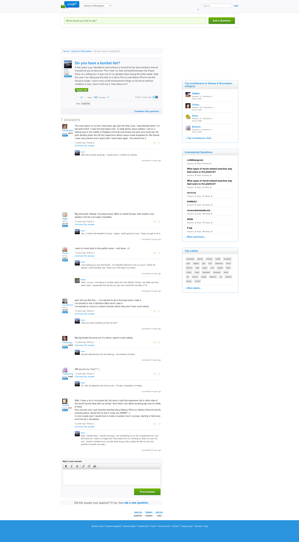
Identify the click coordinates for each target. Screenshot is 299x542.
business (217, 272)
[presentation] (66, 466)
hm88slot (192, 201)
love (210, 263)
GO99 (190, 219)
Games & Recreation (81, 51)
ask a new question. (136, 502)
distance (213, 276)
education (206, 272)
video (228, 267)
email (226, 272)
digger (65, 218)
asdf (188, 263)
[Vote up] (77, 97)
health (218, 259)
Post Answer (147, 491)
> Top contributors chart (198, 138)
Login (235, 5)
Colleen (195, 104)
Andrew (65, 405)
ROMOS (196, 93)
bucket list (86, 103)
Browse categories (113, 526)
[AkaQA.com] (70, 5)
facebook (227, 259)
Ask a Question (222, 20)
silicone (189, 267)
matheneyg (67, 342)
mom (66, 69)
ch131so (191, 192)
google (220, 267)
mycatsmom (68, 304)
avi (221, 276)
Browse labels (130, 526)
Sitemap (198, 526)
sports (189, 281)
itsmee (65, 252)
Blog (206, 526)
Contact (175, 526)
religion (196, 263)
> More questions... (195, 236)
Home (66, 51)
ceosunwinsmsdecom (198, 210)
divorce (195, 276)
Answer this (81, 89)
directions (219, 263)
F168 (189, 228)
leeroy (83, 279)
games (200, 259)
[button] (66, 466)
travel (228, 263)
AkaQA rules (143, 526)
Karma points (163, 526)
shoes (189, 272)
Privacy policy (186, 526)
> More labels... (193, 287)
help (197, 267)
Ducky (195, 115)
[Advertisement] (117, 40)
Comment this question (146, 111)
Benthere (196, 126)
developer (190, 259)
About (153, 526)
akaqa (204, 276)
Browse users (97, 526)
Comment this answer (84, 145)
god (203, 263)
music (204, 267)
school (197, 281)
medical (228, 276)
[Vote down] (85, 97)
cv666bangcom (195, 159)
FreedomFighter (69, 373)
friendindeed (67, 130)
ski (188, 276)
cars (212, 267)
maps (197, 272)
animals (209, 259)
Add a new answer (72, 461)
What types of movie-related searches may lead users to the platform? (209, 170)
